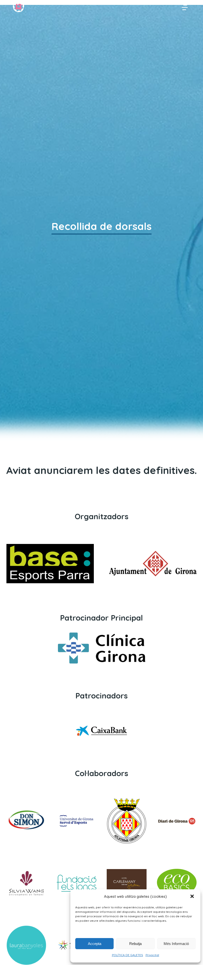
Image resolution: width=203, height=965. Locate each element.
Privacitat (152, 955)
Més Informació (176, 944)
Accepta (94, 944)
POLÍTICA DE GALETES (127, 955)
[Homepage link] (18, 6)
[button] (193, 897)
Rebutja (135, 944)
